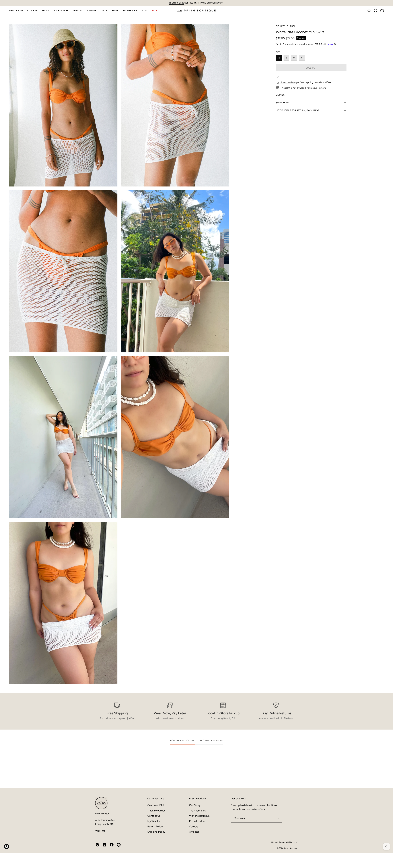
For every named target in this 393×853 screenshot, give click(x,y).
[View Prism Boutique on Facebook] (111, 844)
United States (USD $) (282, 842)
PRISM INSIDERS (176, 3)
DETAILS (280, 94)
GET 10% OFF (227, 819)
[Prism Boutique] (196, 11)
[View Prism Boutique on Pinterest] (118, 844)
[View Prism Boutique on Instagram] (97, 844)
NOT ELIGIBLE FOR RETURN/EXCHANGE (297, 110)
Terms (225, 839)
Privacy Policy (215, 839)
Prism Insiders (287, 82)
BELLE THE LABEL (286, 26)
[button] (16, 10)
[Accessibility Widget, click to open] (6, 846)
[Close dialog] (255, 773)
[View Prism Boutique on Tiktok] (104, 844)
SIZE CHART (282, 102)
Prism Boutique (102, 813)
